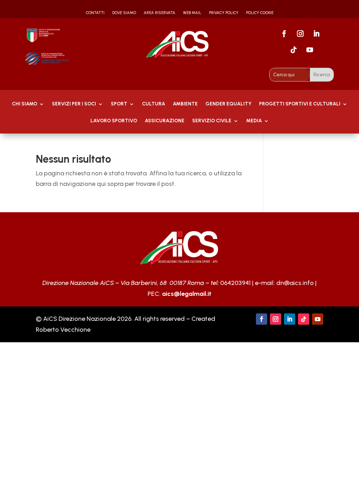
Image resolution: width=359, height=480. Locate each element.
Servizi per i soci (74, 104)
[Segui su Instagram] (300, 33)
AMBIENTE (185, 104)
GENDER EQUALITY (228, 104)
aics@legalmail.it (186, 294)
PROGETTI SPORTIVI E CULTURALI (299, 104)
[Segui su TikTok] (293, 50)
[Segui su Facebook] (284, 33)
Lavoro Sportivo (113, 121)
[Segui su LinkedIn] (316, 33)
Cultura (153, 104)
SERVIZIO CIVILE (211, 121)
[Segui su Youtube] (309, 50)
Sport (119, 104)
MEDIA (254, 121)
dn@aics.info (295, 283)
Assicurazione (164, 121)
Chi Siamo (24, 104)
